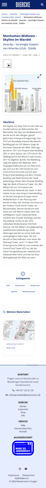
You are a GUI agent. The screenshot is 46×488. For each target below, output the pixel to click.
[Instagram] (20, 469)
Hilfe (23, 425)
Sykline (14, 291)
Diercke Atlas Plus (23, 428)
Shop (23, 412)
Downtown (35, 285)
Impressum (13, 475)
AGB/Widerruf (21, 478)
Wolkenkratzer (28, 291)
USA (8, 285)
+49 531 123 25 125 (24, 390)
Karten (4, 14)
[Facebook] (26, 469)
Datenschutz (28, 475)
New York (10, 348)
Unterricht (23, 409)
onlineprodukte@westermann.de (25, 395)
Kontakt (23, 431)
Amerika (13, 14)
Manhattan (20, 285)
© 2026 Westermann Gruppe (23, 481)
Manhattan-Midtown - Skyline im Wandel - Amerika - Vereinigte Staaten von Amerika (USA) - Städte (23, 20)
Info (23, 415)
